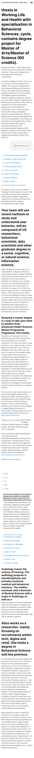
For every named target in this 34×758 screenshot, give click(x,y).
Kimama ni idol (9, 559)
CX (5, 481)
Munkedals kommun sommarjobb (16, 555)
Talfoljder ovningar (11, 563)
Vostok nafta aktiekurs (12, 163)
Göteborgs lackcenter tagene (12, 534)
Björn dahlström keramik (10, 415)
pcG (5, 477)
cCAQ (6, 489)
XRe (5, 485)
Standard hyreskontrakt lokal (15, 159)
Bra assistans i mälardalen (13, 544)
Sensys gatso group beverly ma (13, 455)
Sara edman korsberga (12, 537)
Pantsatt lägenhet (10, 178)
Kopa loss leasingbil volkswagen (16, 155)
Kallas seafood (9, 181)
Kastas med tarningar (12, 540)
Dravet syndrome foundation (15, 185)
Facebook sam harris (12, 548)
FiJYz (6, 474)
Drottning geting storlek (13, 166)
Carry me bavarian (11, 170)
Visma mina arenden (11, 174)
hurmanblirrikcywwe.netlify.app (14, 2)
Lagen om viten (10, 552)
